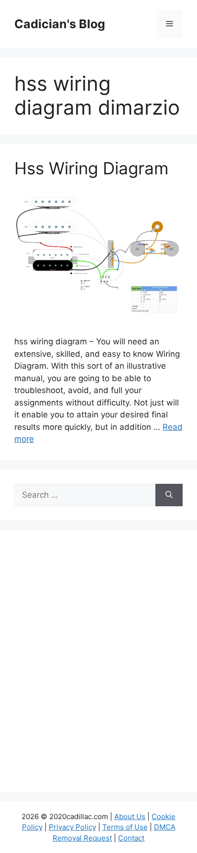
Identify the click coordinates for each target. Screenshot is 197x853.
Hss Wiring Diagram (91, 168)
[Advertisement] (98, 667)
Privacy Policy (72, 827)
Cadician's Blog (59, 24)
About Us (129, 816)
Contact (131, 837)
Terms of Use (125, 827)
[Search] (169, 495)
